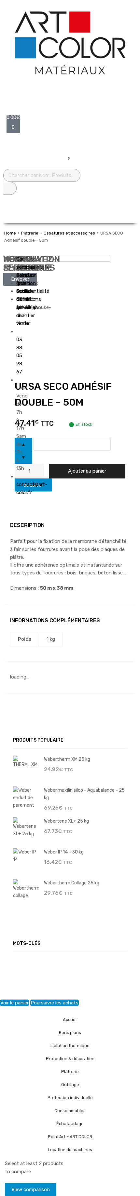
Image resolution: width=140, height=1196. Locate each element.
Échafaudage (70, 1123)
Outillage (70, 1084)
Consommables (70, 1110)
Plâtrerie (29, 233)
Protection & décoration (70, 1058)
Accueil (70, 1019)
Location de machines (70, 1149)
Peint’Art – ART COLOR (70, 1136)
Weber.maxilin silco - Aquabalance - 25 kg (84, 793)
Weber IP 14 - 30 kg (64, 851)
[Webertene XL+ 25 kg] (26, 827)
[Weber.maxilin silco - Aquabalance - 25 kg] (26, 797)
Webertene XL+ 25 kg (66, 821)
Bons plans (70, 1032)
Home (10, 233)
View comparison (30, 1189)
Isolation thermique (70, 1045)
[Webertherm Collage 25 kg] (26, 889)
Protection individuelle (70, 1097)
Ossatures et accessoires (69, 233)
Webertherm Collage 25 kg (71, 882)
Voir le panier (14, 1003)
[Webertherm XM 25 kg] (26, 761)
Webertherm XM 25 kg (67, 759)
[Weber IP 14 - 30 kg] (26, 855)
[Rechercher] (10, 188)
